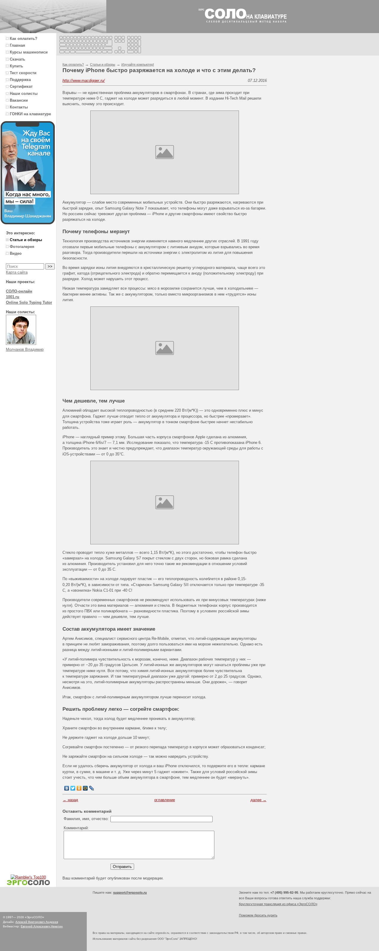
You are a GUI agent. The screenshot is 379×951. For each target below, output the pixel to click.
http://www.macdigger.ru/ (83, 80)
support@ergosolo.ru (130, 892)
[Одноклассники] (79, 788)
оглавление (164, 800)
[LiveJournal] (92, 788)
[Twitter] (73, 788)
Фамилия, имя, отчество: (86, 819)
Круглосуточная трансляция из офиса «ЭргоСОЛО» (278, 904)
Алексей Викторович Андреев (36, 922)
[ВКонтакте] (67, 788)
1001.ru (12, 297)
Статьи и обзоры (102, 64)
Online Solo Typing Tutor (29, 302)
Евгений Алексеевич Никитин (42, 926)
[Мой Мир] (85, 788)
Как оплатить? (73, 64)
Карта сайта (17, 272)
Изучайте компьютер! (137, 64)
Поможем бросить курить (258, 915)
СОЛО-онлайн (19, 291)
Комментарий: (76, 828)
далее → (258, 800)
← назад (70, 800)
